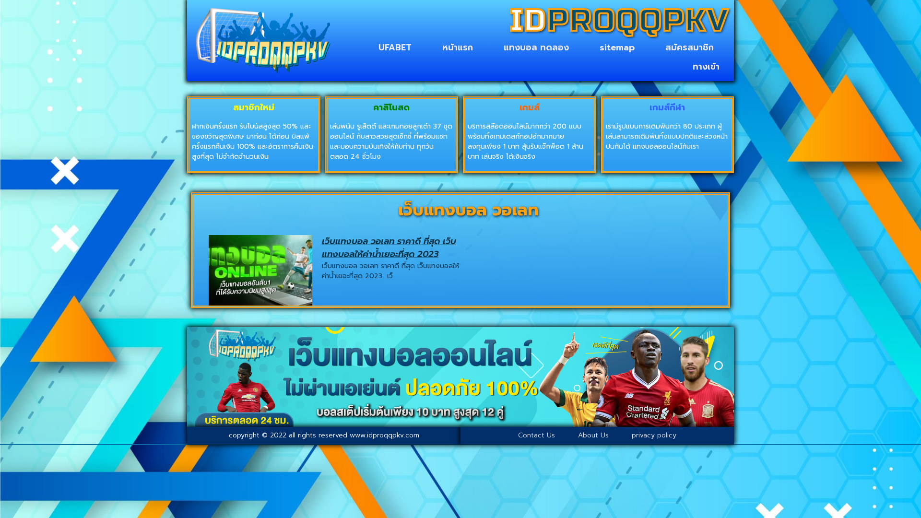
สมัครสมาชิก (689, 47)
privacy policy (654, 435)
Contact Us (536, 435)
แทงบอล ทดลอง (536, 47)
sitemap (617, 47)
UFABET (395, 47)
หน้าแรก (457, 47)
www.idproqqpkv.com (384, 435)
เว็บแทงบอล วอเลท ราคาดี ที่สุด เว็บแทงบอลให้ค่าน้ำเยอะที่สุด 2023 (389, 248)
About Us (593, 435)
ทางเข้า (706, 66)
